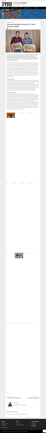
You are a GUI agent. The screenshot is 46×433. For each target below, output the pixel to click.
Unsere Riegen (26, 7)
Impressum (18, 423)
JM (31, 7)
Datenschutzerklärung (20, 424)
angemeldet (12, 414)
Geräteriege (33, 423)
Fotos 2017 (12, 22)
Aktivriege (8, 22)
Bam (26, 431)
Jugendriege (33, 424)
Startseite (4, 7)
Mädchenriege (33, 426)
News (8, 7)
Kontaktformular (4, 427)
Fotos (21, 7)
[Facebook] (42, 0)
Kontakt (36, 7)
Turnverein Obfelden (20, 3)
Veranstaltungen (14, 7)
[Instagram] (43, 0)
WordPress (23, 431)
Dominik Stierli (11, 28)
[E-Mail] (44, 0)
